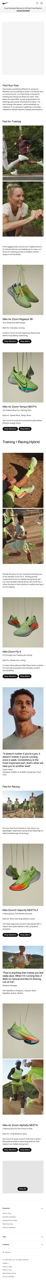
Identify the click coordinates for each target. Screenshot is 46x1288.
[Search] (37, 3)
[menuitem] (6, 1263)
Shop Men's (25, 341)
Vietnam (7, 1252)
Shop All (22, 1189)
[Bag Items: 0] (41, 3)
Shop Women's (10, 341)
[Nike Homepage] (6, 3)
